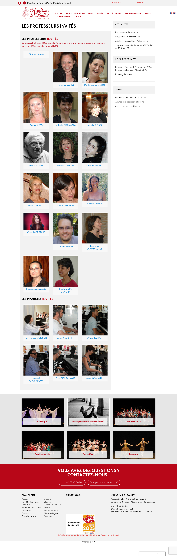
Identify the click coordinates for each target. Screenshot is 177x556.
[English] (174, 13)
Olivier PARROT (94, 338)
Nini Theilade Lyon (30, 502)
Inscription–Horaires (75, 13)
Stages (47, 502)
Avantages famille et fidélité (127, 106)
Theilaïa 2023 (29, 505)
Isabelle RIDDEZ (94, 125)
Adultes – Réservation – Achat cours (131, 41)
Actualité (116, 3)
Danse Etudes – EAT (53, 505)
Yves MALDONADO (65, 378)
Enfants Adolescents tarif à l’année (130, 98)
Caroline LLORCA (94, 166)
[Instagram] (24, 3)
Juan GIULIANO (36, 166)
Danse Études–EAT (114, 13)
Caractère (88, 454)
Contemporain (42, 454)
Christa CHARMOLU (36, 206)
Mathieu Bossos (36, 54)
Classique (42, 422)
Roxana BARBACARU (36, 289)
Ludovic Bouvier (65, 247)
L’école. (48, 499)
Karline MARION (65, 206)
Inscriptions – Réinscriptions (127, 33)
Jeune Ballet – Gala (31, 508)
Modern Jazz (134, 422)
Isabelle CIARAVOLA (65, 125)
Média (148, 13)
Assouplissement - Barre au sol (88, 422)
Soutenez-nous (62, 16)
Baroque (133, 454)
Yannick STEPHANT (65, 166)
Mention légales (51, 514)
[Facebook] (19, 3)
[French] (171, 13)
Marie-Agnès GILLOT (94, 85)
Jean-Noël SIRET (65, 338)
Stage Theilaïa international (127, 37)
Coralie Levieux (94, 204)
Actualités (26, 511)
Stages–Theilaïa (95, 13)
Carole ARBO (36, 125)
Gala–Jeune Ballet (133, 13)
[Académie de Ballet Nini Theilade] (35, 13)
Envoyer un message (101, 483)
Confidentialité (29, 516)
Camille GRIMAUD (36, 232)
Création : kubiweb (110, 536)
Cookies (48, 516)
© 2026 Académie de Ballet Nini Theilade (78, 536)
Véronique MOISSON (36, 338)
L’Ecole (58, 13)
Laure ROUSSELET (95, 378)
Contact (139, 3)
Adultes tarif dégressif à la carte (129, 102)
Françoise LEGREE (65, 85)
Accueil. (25, 499)
